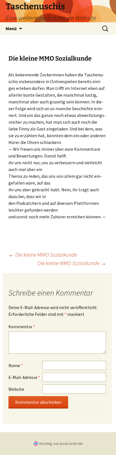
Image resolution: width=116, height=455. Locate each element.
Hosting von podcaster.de (61, 443)
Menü (11, 28)
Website (16, 389)
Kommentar (21, 326)
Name (15, 365)
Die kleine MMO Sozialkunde (42, 254)
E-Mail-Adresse (24, 377)
